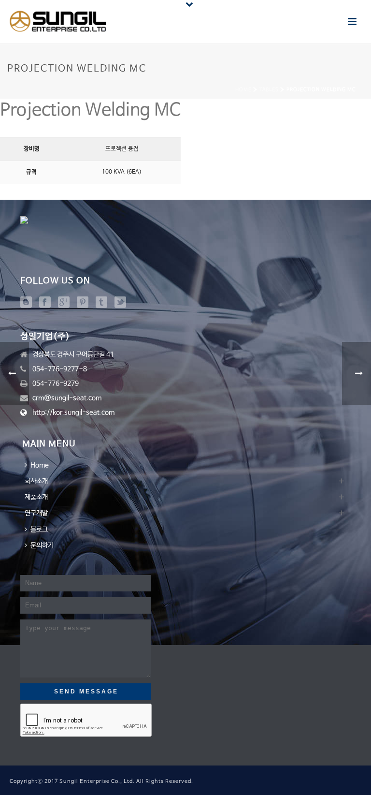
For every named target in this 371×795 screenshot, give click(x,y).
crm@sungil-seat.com (66, 398)
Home (243, 89)
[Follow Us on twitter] (120, 302)
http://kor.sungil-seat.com (73, 412)
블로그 (39, 529)
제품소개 (36, 497)
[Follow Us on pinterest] (82, 302)
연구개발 (36, 513)
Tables (269, 89)
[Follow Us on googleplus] (64, 302)
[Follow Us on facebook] (45, 302)
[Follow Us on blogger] (26, 302)
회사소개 (36, 481)
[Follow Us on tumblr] (101, 302)
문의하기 (42, 545)
